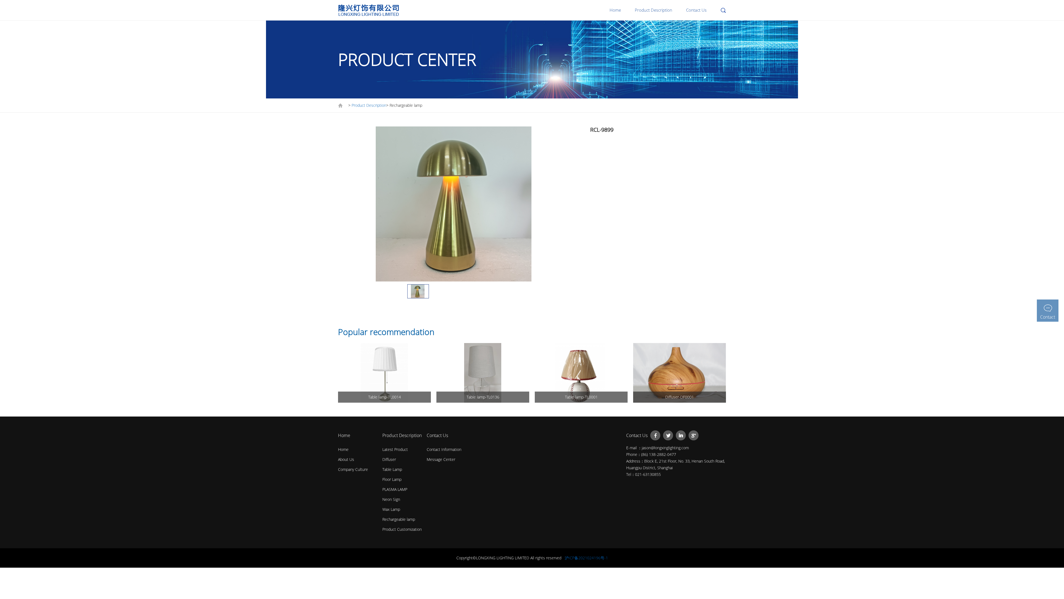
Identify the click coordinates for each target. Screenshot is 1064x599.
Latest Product (395, 449)
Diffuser (389, 459)
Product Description (653, 10)
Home (615, 10)
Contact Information (444, 449)
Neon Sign (391, 499)
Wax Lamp (391, 509)
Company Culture (353, 469)
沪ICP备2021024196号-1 (586, 557)
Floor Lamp (391, 479)
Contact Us (696, 10)
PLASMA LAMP (394, 489)
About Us (346, 459)
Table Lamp (392, 469)
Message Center (441, 459)
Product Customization (402, 529)
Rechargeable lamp (398, 519)
